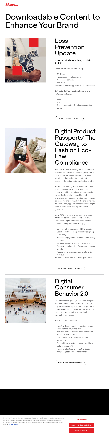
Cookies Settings (81, 420)
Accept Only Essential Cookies (81, 425)
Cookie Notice (13, 424)
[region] (54, 425)
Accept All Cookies (81, 430)
